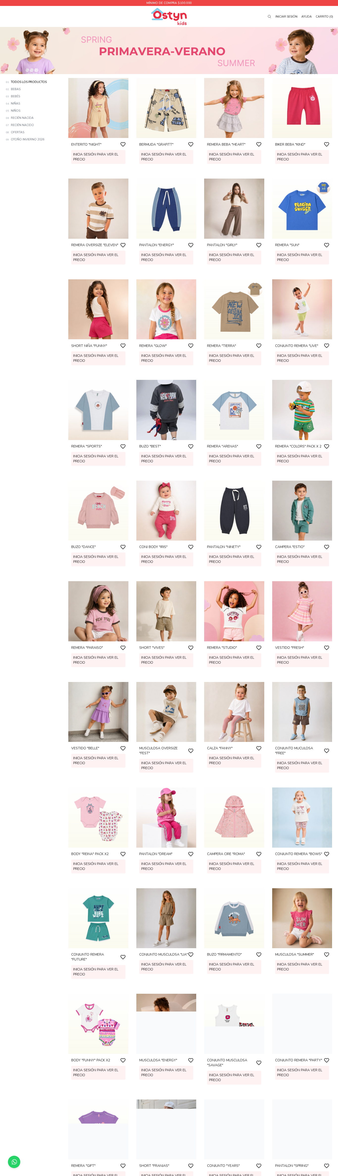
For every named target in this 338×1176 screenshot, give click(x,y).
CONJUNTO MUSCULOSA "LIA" (163, 954)
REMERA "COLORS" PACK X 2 (298, 446)
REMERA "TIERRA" (221, 345)
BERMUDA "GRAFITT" (156, 144)
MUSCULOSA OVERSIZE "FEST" (158, 751)
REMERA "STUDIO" (222, 647)
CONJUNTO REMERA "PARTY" (298, 1060)
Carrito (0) (324, 17)
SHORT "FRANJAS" (154, 1165)
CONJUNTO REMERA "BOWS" (298, 854)
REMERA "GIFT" (83, 1165)
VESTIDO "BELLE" (85, 748)
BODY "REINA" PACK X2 (90, 854)
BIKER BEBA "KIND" (290, 144)
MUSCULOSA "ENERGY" (158, 1060)
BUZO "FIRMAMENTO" (224, 954)
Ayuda (306, 17)
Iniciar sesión (286, 17)
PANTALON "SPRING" (292, 1165)
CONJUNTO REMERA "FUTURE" (87, 957)
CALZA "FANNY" (220, 748)
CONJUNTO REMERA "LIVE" (296, 345)
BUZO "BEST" (150, 446)
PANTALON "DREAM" (155, 854)
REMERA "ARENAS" (222, 446)
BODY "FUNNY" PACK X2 (90, 1060)
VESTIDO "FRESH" (289, 647)
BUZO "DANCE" (83, 547)
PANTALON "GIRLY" (222, 245)
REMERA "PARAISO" (87, 647)
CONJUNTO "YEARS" (223, 1165)
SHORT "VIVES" (152, 647)
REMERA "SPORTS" (86, 446)
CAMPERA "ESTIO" (290, 547)
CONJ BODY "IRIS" (153, 547)
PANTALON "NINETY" (224, 547)
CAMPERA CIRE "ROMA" (226, 854)
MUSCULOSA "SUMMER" (294, 954)
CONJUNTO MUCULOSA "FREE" (294, 751)
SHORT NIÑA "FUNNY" (89, 345)
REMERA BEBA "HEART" (226, 144)
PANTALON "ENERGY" (156, 245)
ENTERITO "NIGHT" (86, 144)
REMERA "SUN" (287, 245)
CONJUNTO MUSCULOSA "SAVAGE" (227, 1063)
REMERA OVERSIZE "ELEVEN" (94, 245)
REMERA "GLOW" (153, 345)
